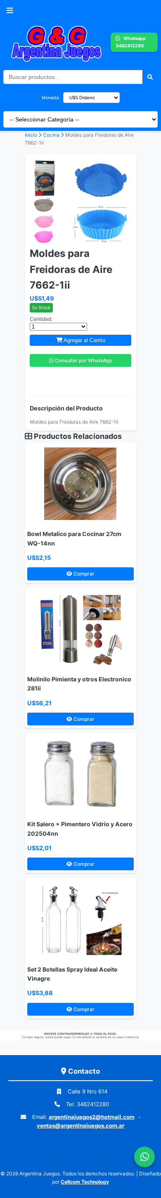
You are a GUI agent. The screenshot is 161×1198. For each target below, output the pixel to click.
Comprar (83, 574)
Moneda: (51, 97)
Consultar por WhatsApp (83, 360)
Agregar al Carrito (83, 340)
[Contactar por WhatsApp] (144, 1157)
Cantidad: (41, 319)
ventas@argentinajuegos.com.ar (80, 1125)
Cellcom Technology (85, 1182)
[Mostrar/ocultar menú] (10, 11)
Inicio (31, 135)
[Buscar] (150, 77)
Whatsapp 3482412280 (131, 42)
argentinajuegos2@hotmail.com (92, 1117)
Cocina (52, 135)
